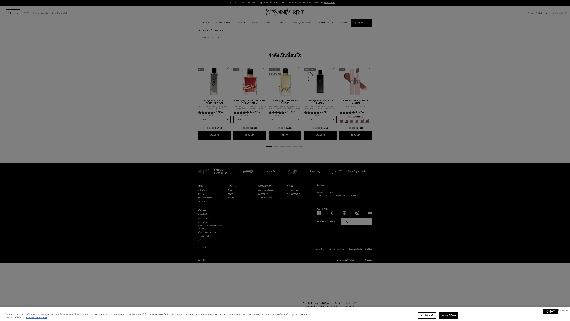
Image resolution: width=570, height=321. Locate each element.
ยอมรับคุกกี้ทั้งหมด (448, 315)
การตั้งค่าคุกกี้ (427, 315)
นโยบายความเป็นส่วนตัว (36, 318)
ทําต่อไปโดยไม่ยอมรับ (560, 310)
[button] (550, 311)
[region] (285, 314)
